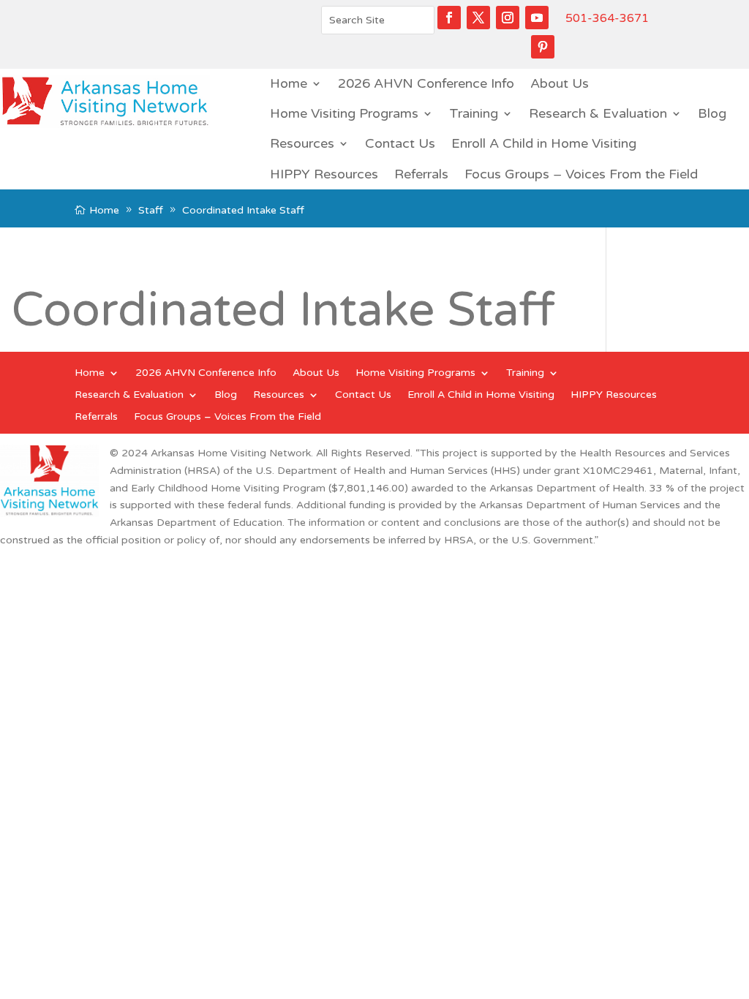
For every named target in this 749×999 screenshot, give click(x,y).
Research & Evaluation (598, 113)
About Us (559, 83)
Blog (712, 113)
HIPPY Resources (324, 174)
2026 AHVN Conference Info (426, 83)
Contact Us (400, 143)
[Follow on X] (478, 17)
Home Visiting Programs (344, 113)
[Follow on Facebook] (449, 17)
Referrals (421, 174)
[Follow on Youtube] (537, 17)
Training (473, 113)
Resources (302, 143)
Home (288, 83)
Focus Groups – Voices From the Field (581, 174)
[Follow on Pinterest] (542, 47)
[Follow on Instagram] (507, 17)
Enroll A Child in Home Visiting (543, 143)
